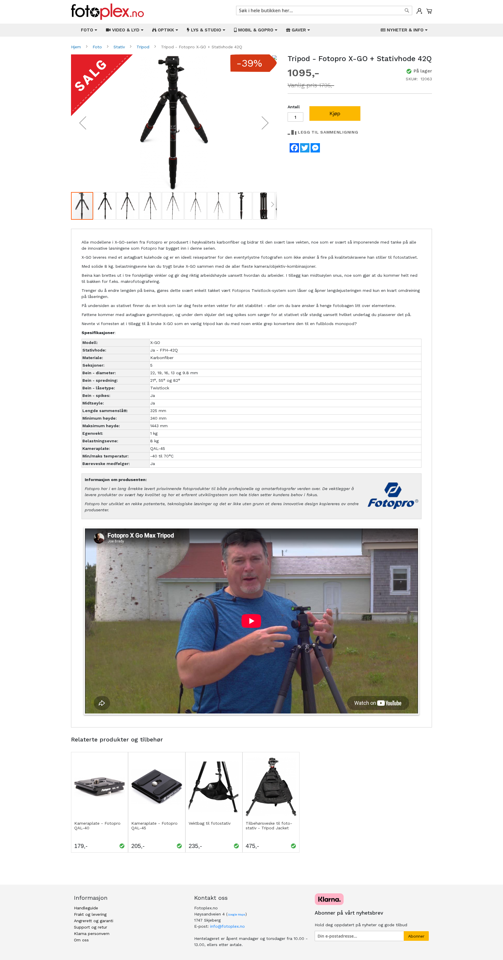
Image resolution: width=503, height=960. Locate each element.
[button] (82, 122)
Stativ (120, 47)
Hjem (76, 47)
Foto (98, 47)
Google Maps (236, 914)
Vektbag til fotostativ (210, 823)
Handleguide (86, 908)
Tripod (144, 47)
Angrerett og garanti (93, 920)
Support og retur (90, 927)
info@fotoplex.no (227, 926)
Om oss (81, 940)
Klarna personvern (91, 933)
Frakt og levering (90, 914)
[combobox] (324, 10)
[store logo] (107, 11)
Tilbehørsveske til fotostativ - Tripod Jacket (269, 825)
